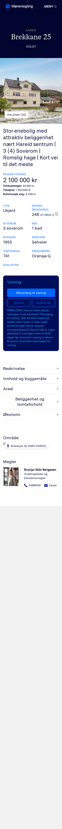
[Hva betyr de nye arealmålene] (56, 214)
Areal (8, 388)
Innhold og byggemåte (24, 378)
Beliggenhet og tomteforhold (29, 401)
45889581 (35, 485)
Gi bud (18, 303)
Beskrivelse (14, 368)
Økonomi (11, 414)
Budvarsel (43, 303)
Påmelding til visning (31, 293)
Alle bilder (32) (16, 114)
